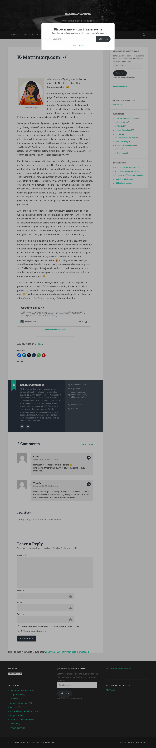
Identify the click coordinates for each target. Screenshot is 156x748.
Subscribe (103, 39)
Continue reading (78, 46)
